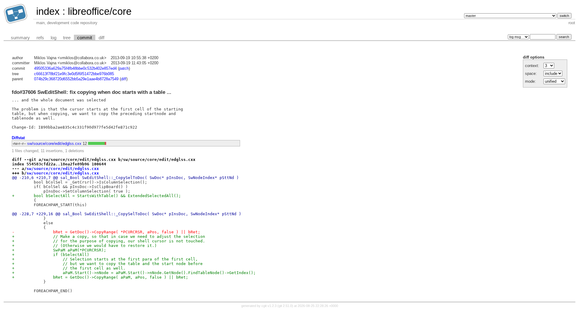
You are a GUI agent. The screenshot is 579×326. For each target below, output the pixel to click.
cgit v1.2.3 (269, 306)
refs (40, 37)
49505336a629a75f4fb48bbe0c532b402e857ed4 (75, 68)
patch (124, 68)
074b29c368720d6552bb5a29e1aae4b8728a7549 (76, 79)
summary (20, 37)
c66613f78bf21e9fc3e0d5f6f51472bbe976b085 (74, 74)
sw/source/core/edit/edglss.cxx (54, 143)
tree (67, 37)
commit (84, 37)
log (53, 37)
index (48, 11)
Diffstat (18, 138)
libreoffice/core (99, 11)
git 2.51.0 (285, 306)
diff (101, 37)
